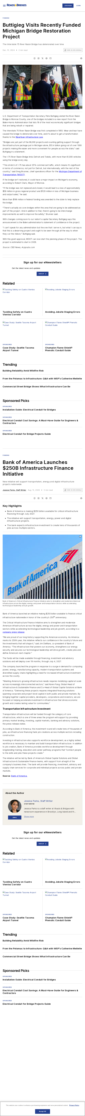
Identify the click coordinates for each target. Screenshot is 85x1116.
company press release (13, 632)
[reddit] (46, 58)
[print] (81, 58)
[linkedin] (38, 58)
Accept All (42, 1111)
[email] (50, 58)
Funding (6, 18)
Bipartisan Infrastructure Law (29, 137)
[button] (4, 5)
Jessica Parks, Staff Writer (14, 490)
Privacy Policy (74, 1105)
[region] (42, 1109)
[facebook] (34, 58)
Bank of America (19, 776)
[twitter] (42, 58)
